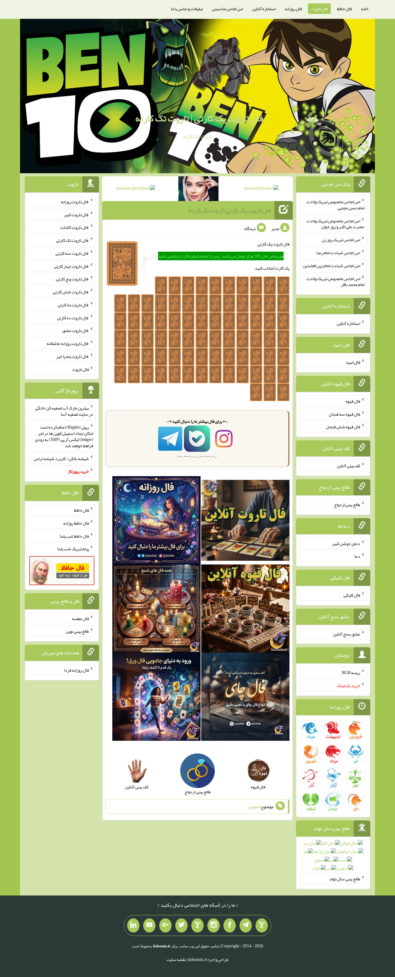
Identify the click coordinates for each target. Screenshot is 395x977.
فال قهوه (353, 401)
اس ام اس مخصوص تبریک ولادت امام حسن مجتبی (335, 204)
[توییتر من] (181, 925)
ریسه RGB (351, 672)
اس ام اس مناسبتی (227, 8)
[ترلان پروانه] (198, 190)
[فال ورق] (156, 698)
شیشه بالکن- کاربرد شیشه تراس (61, 458)
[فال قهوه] (245, 610)
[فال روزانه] (156, 521)
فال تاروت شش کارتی (71, 291)
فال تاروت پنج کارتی (72, 279)
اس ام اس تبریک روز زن (341, 239)
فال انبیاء (352, 362)
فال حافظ (344, 8)
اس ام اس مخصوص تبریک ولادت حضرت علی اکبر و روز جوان (335, 223)
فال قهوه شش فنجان (343, 426)
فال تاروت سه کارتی (72, 253)
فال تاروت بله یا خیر (72, 356)
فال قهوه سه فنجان (344, 413)
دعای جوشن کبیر (346, 543)
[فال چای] (245, 698)
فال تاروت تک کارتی (72, 240)
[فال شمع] (156, 610)
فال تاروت (319, 8)
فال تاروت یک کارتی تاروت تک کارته (229, 210)
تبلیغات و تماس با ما (187, 8)
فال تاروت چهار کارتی (71, 266)
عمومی (254, 806)
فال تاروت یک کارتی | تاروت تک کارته (199, 118)
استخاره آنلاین (264, 8)
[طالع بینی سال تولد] (333, 857)
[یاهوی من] (262, 925)
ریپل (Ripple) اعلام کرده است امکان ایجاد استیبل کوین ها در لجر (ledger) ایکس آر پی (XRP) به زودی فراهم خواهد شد (64, 436)
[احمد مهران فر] (261, 189)
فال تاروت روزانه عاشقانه (68, 343)
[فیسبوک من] (229, 925)
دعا (357, 556)
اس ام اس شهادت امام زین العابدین (331, 265)
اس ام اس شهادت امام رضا (338, 252)
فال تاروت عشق (75, 330)
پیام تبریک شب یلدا (73, 548)
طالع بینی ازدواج (347, 504)
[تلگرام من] (245, 925)
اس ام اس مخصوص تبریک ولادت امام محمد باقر (335, 281)
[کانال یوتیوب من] (149, 925)
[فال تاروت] (245, 521)
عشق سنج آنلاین (346, 633)
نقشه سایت (176, 959)
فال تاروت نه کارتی (73, 304)
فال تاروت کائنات (74, 227)
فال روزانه (293, 8)
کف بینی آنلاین (348, 465)
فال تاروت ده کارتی (73, 317)
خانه (364, 8)
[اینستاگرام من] (213, 925)
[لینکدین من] (133, 925)
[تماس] (197, 925)
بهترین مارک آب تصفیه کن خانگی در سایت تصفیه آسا (64, 411)
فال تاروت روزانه (75, 201)
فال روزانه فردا (76, 670)
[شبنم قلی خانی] (135, 189)
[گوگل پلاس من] (165, 925)
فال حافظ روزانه (76, 523)
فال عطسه (80, 618)
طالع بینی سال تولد (344, 878)
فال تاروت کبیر (76, 214)
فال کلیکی (351, 595)
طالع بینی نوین (77, 631)
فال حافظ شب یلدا (74, 535)
